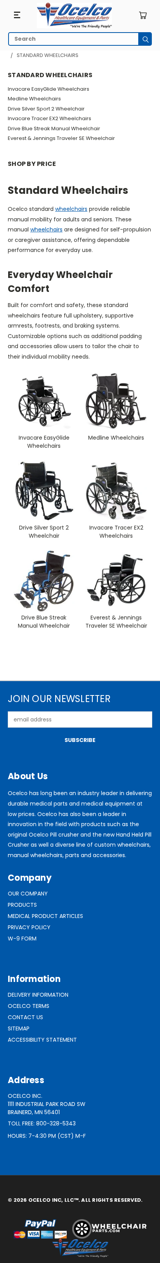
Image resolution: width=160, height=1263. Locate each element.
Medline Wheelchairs (34, 98)
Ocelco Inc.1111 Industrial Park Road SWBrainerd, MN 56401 (46, 1104)
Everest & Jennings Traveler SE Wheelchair (61, 138)
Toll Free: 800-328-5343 (42, 1123)
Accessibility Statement (42, 1040)
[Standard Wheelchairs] (74, 15)
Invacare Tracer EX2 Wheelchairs (49, 118)
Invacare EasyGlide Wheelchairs (48, 89)
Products (22, 905)
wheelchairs (71, 209)
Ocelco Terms (28, 1006)
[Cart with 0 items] (143, 15)
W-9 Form (22, 938)
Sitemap (19, 1028)
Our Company (28, 893)
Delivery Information (38, 995)
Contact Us (25, 1017)
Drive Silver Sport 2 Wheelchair (46, 108)
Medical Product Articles (45, 916)
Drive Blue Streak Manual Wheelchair (54, 128)
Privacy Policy (29, 927)
